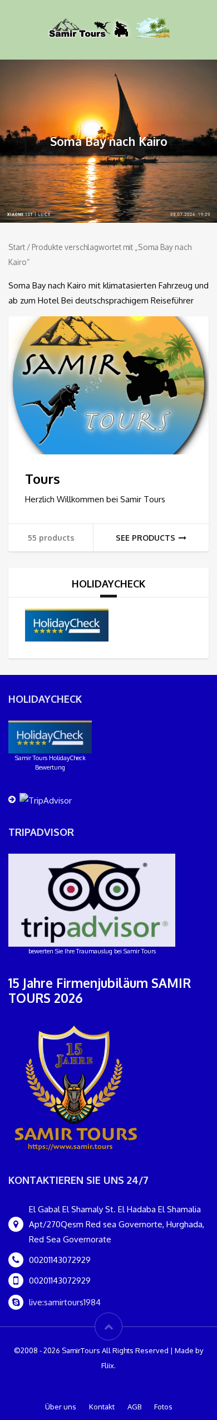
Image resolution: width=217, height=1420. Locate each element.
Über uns (60, 1406)
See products (145, 537)
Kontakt (102, 1406)
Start (16, 247)
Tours (42, 478)
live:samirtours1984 (65, 1302)
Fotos (163, 1406)
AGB (134, 1406)
